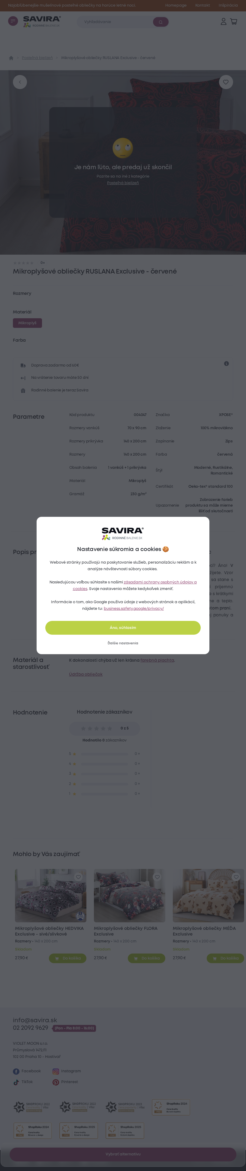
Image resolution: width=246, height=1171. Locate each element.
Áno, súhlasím (123, 628)
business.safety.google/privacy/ (134, 608)
